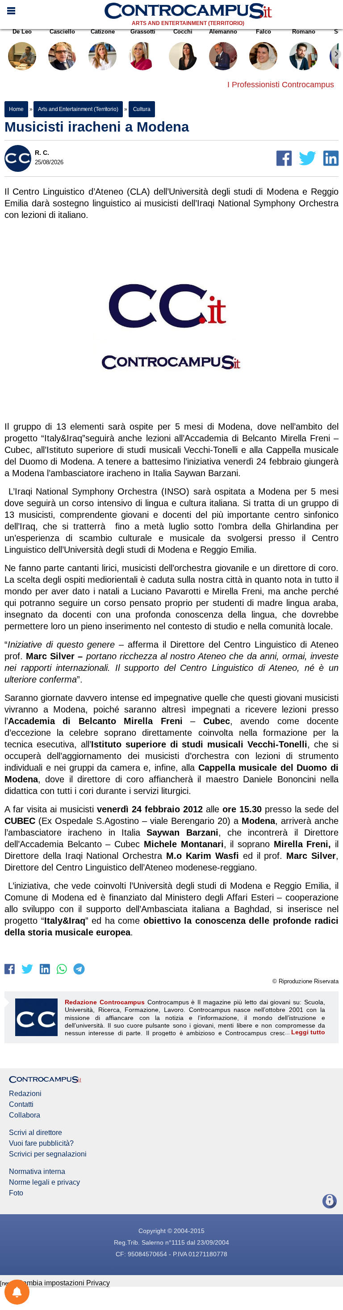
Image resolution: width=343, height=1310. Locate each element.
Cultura (142, 109)
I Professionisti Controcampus (280, 84)
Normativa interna (37, 1171)
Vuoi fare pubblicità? (41, 1143)
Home (16, 109)
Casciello (62, 31)
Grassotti (142, 31)
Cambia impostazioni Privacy (63, 1283)
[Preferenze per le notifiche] (16, 1292)
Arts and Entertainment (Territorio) (188, 23)
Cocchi (182, 31)
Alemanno (223, 31)
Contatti (21, 1104)
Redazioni (25, 1093)
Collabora (24, 1115)
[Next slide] (336, 54)
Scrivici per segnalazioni (48, 1154)
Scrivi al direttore (35, 1132)
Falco (263, 31)
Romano (303, 31)
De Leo (22, 31)
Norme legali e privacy (44, 1182)
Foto (16, 1193)
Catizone (103, 31)
